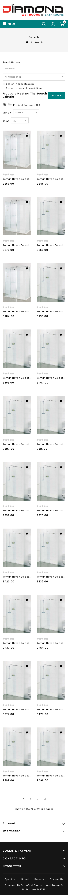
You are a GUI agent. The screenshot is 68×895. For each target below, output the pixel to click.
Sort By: (7, 112)
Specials (10, 879)
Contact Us (56, 879)
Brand (25, 879)
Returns (39, 879)
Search (39, 42)
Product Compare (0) (26, 105)
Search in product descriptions (24, 88)
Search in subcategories (20, 83)
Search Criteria (11, 62)
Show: (6, 120)
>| (45, 799)
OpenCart (27, 885)
